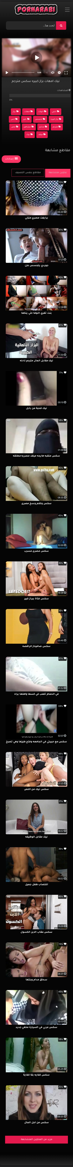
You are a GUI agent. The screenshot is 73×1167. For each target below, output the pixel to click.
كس (13, 119)
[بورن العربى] (36, 10)
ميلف (40, 135)
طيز (24, 119)
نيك (28, 135)
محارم (41, 127)
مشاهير (27, 127)
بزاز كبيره (54, 119)
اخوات (40, 112)
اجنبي (54, 112)
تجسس (38, 119)
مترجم (55, 127)
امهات (27, 112)
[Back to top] (62, 1157)
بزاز (14, 112)
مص (13, 127)
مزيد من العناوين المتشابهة (36, 1139)
